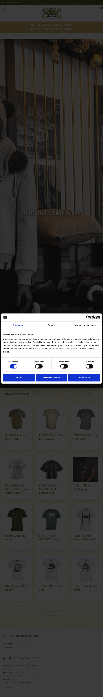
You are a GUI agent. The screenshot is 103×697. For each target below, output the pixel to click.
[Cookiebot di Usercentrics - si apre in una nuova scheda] (88, 318)
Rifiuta (19, 377)
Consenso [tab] (18, 325)
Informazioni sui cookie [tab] (85, 325)
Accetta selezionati (51, 377)
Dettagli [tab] (51, 325)
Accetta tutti (84, 377)
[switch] (39, 366)
